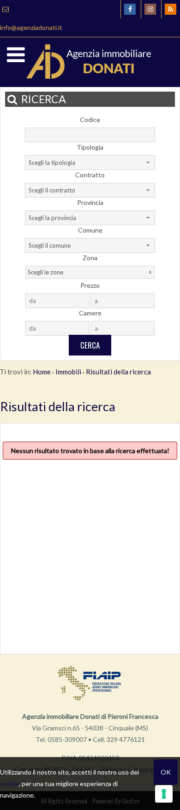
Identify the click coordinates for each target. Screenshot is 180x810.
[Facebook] (129, 9)
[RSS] (170, 9)
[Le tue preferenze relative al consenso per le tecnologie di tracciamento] (164, 794)
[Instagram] (150, 9)
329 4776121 (126, 739)
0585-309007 (67, 739)
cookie (9, 783)
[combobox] (90, 162)
